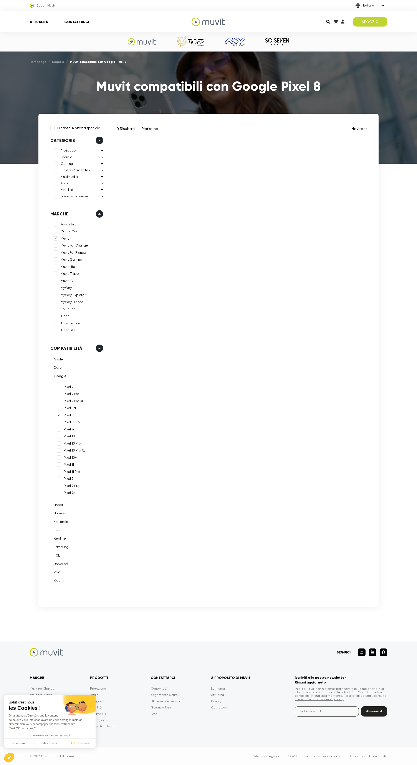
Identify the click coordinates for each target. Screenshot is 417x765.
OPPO (59, 530)
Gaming (67, 164)
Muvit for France (41, 695)
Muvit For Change (74, 245)
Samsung (61, 547)
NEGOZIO (370, 22)
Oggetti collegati (103, 726)
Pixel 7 (68, 479)
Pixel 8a (70, 408)
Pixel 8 (69, 415)
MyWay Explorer (73, 295)
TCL (57, 555)
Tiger (65, 316)
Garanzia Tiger (161, 707)
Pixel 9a (69, 493)
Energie (66, 157)
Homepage (38, 61)
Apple (58, 359)
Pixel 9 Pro (71, 394)
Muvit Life (68, 267)
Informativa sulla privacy (322, 756)
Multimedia (98, 713)
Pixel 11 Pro (72, 472)
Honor (58, 505)
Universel (61, 564)
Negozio (58, 61)
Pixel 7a (69, 429)
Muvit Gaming (71, 260)
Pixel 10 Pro (72, 443)
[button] (9, 757)
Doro (58, 367)
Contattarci (76, 22)
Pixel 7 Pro (71, 486)
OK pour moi (80, 743)
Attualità (39, 22)
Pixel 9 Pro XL (74, 401)
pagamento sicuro (164, 695)
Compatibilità (66, 348)
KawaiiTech (69, 224)
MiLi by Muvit (70, 231)
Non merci (19, 743)
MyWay (66, 288)
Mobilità (96, 707)
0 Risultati (125, 128)
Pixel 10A (70, 458)
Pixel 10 (69, 436)
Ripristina (149, 128)
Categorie (62, 140)
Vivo (57, 572)
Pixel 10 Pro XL (74, 450)
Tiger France (70, 323)
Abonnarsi (374, 711)
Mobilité (67, 190)
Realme (60, 538)
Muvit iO (67, 281)
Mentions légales (266, 756)
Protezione (98, 688)
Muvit (65, 238)
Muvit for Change (42, 688)
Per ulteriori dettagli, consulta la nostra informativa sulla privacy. (340, 697)
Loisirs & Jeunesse (74, 196)
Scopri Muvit (46, 5)
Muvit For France (73, 253)
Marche (59, 214)
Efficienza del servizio (166, 701)
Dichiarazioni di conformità (368, 756)
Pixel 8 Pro (72, 422)
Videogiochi (98, 720)
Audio (65, 183)
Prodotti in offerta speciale (78, 128)
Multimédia (69, 177)
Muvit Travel (70, 274)
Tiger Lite (68, 330)
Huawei (59, 513)
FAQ (154, 713)
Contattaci (159, 688)
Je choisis (50, 743)
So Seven (68, 309)
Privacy (216, 701)
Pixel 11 (69, 465)
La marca (218, 688)
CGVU (292, 756)
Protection (69, 151)
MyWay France (72, 302)
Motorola (61, 522)
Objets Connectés (75, 170)
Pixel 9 (68, 387)
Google (60, 376)
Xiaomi (59, 580)
